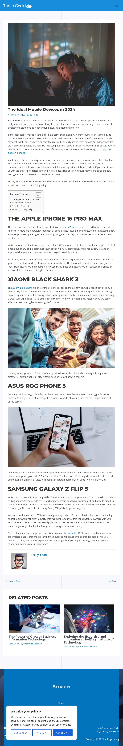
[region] (41, 723)
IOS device (72, 227)
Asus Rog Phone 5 (20, 206)
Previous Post (12, 581)
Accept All (62, 732)
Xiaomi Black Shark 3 (21, 202)
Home (61, 703)
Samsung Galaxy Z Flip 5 (23, 209)
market (71, 533)
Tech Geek (14, 114)
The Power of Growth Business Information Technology (32, 638)
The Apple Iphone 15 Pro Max (26, 199)
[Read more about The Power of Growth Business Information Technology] (34, 618)
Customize (21, 732)
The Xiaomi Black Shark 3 (21, 287)
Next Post (113, 581)
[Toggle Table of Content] (36, 195)
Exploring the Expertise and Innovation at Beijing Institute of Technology (89, 639)
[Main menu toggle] (116, 5)
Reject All (42, 732)
